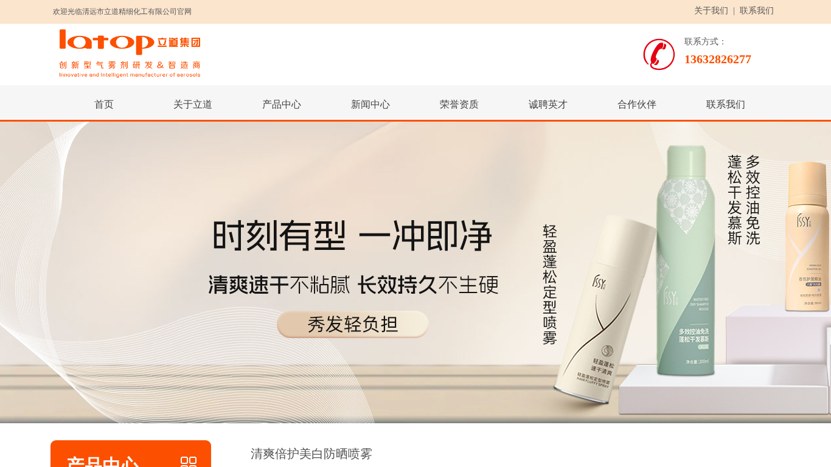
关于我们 (711, 10)
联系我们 (757, 10)
